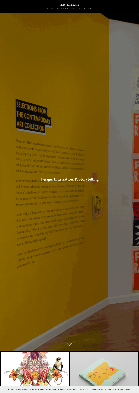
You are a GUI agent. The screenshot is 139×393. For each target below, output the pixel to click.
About (73, 8)
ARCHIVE (88, 8)
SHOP (80, 8)
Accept (120, 389)
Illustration (62, 8)
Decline (127, 389)
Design (50, 8)
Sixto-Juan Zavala (69, 5)
